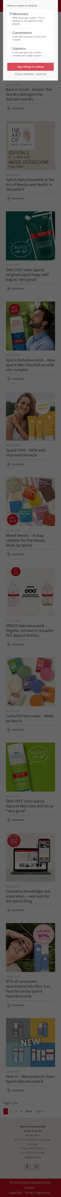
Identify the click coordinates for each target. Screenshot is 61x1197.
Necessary (28, 18)
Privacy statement (24, 74)
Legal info (41, 74)
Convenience (29, 36)
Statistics (27, 52)
